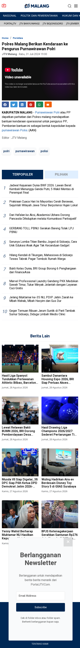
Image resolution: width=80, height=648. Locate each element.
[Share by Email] (48, 104)
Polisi (23, 130)
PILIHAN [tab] (61, 174)
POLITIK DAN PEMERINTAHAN (39, 15)
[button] (69, 6)
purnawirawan (10, 130)
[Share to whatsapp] (39, 104)
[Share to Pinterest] (31, 104)
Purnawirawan (44, 112)
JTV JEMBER (72, 23)
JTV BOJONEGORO (53, 23)
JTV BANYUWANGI (29, 23)
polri (6, 151)
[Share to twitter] (13, 104)
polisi (44, 151)
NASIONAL (9, 15)
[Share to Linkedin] (22, 104)
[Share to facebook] (5, 104)
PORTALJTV (10, 23)
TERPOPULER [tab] (22, 174)
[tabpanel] (40, 251)
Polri (57, 112)
